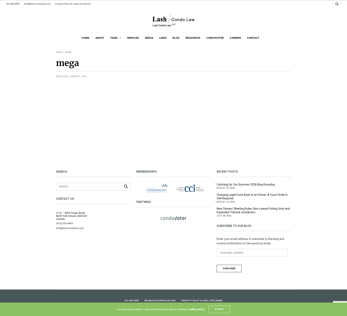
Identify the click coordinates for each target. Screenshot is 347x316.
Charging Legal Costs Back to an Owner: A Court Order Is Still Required (252, 196)
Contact (253, 37)
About (99, 37)
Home (85, 37)
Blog (176, 37)
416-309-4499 (12, 4)
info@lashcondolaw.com (37, 4)
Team (113, 37)
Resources (193, 37)
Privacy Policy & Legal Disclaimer (73, 4)
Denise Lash (62, 76)
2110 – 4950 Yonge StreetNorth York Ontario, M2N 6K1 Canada (71, 216)
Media (149, 37)
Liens (162, 37)
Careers (235, 37)
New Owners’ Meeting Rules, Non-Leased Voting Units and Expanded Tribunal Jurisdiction (253, 210)
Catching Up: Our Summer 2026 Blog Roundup (246, 184)
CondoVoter (215, 37)
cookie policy (196, 309)
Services (133, 37)
